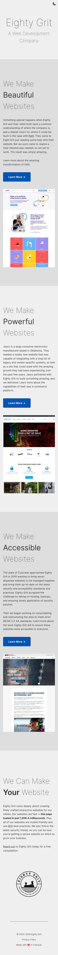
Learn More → (16, 176)
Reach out (9, 846)
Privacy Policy (29, 939)
